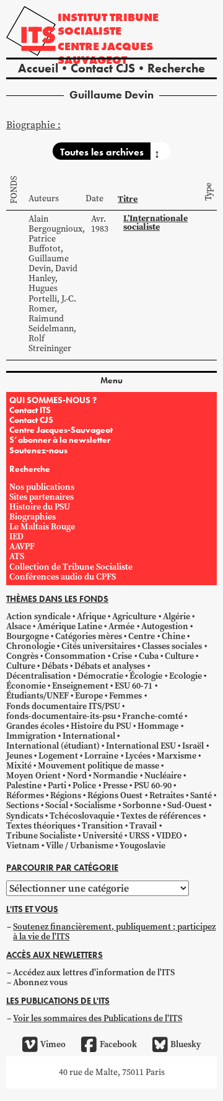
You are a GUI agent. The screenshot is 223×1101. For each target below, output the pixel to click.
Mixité (19, 766)
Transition (102, 826)
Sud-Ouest (187, 805)
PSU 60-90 (153, 785)
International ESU (141, 746)
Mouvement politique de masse (98, 766)
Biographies (32, 517)
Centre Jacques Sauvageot (105, 53)
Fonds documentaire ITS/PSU (63, 706)
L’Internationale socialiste (155, 222)
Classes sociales (172, 646)
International (89, 736)
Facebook (118, 1044)
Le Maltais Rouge (42, 527)
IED (16, 536)
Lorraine (101, 756)
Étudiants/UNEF (37, 696)
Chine (173, 636)
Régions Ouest (114, 795)
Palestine (24, 785)
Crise (122, 656)
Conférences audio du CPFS (62, 577)
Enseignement (80, 686)
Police (84, 785)
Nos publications (41, 487)
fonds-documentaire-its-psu (61, 716)
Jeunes (19, 756)
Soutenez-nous (38, 450)
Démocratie (100, 676)
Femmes (125, 696)
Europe (89, 696)
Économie (26, 686)
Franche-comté (152, 716)
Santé (201, 795)
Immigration (31, 736)
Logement (58, 756)
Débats (55, 666)
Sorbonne (142, 805)
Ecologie (185, 676)
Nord (77, 775)
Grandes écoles (35, 726)
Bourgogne (27, 636)
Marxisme (176, 756)
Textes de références (161, 816)
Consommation (75, 656)
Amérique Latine (69, 626)
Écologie (145, 676)
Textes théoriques (41, 826)
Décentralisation (38, 676)
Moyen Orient (33, 775)
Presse (115, 785)
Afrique (91, 616)
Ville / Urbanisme (79, 845)
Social (56, 805)
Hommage (158, 726)
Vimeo (53, 1044)
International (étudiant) (53, 746)
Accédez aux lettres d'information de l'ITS (94, 972)
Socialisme (95, 805)
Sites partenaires (41, 497)
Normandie (115, 775)
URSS (139, 836)
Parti (57, 785)
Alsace (18, 626)
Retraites (166, 795)
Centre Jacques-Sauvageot (61, 429)
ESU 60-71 (133, 686)
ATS (16, 556)
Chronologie (30, 646)
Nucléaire (162, 775)
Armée (121, 626)
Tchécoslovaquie (82, 816)
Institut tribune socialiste (108, 24)
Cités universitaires (98, 646)
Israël (193, 746)
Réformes (25, 795)
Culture (179, 656)
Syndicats (24, 816)
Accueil (38, 68)
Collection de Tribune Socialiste (71, 567)
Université (102, 836)
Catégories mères (88, 636)
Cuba (149, 656)
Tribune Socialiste (41, 836)
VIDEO (169, 836)
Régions (65, 795)
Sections (22, 805)
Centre (141, 636)
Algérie (176, 616)
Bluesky (185, 1044)
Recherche (176, 68)
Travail (143, 826)
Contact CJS (103, 68)
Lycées (138, 756)
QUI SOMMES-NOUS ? (53, 400)
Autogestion (164, 626)
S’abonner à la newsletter (59, 439)
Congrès (22, 656)
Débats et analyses (109, 666)
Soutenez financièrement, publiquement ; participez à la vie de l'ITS (114, 931)
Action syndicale (38, 616)
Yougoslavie (142, 845)
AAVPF (22, 546)
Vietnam (23, 845)
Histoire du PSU (39, 507)
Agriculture (134, 616)
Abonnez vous (40, 982)
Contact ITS (30, 410)
